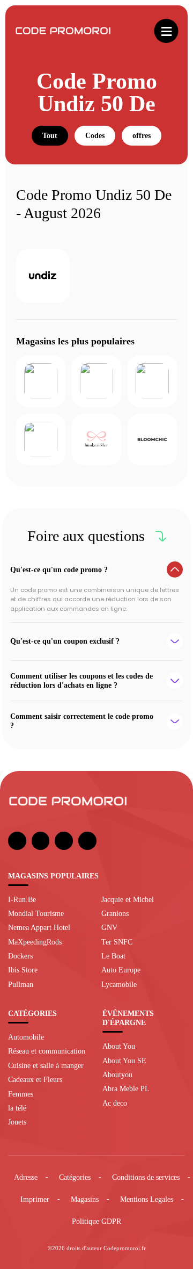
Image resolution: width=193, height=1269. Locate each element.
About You (118, 1046)
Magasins (85, 1199)
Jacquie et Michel (127, 899)
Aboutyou (117, 1074)
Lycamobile (119, 984)
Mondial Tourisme (36, 913)
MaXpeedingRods (35, 942)
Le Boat (113, 955)
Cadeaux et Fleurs (35, 1079)
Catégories (75, 1177)
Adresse (26, 1177)
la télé (17, 1108)
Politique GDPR (96, 1221)
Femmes (20, 1094)
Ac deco (114, 1103)
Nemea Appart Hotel (39, 927)
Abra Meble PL (126, 1088)
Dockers (20, 955)
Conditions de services (146, 1177)
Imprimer (34, 1199)
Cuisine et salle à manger (46, 1065)
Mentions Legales (146, 1199)
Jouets (17, 1121)
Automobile (26, 1037)
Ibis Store (23, 969)
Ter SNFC (116, 942)
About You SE (124, 1060)
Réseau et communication (46, 1051)
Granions (115, 913)
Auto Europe (120, 969)
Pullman (20, 984)
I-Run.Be (22, 899)
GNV (109, 927)
